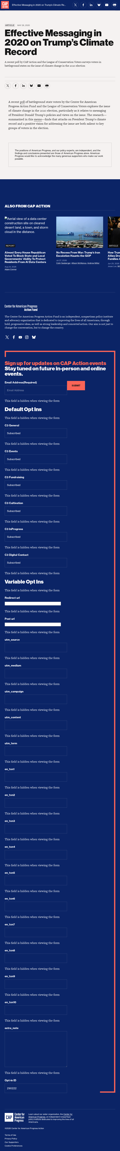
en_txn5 (10, 872)
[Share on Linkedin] (91, 5)
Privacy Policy (11, 1138)
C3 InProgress (14, 529)
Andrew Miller (93, 263)
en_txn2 (10, 795)
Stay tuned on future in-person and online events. (55, 369)
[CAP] (15, 1117)
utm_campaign (14, 691)
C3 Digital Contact (16, 554)
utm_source (12, 639)
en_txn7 (10, 924)
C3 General (12, 425)
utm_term (11, 743)
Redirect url (12, 597)
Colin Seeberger (63, 263)
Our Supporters (11, 1142)
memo (38, 119)
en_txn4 (10, 846)
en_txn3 (10, 821)
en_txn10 (10, 1002)
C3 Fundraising (14, 477)
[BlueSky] (34, 337)
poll (22, 102)
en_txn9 (10, 976)
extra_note (11, 1028)
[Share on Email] (107, 5)
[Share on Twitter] (75, 5)
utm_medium (13, 665)
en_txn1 (9, 769)
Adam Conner (11, 269)
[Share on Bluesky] (99, 5)
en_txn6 (10, 898)
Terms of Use (10, 1135)
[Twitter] (7, 337)
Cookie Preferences (13, 1146)
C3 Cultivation (14, 503)
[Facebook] (13, 337)
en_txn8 (10, 950)
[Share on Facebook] (83, 5)
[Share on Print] (114, 5)
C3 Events (11, 451)
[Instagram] (26, 337)
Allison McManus (78, 263)
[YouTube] (20, 337)
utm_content (13, 717)
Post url (10, 618)
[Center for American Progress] (5, 5)
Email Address (21, 382)
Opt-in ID (10, 1080)
